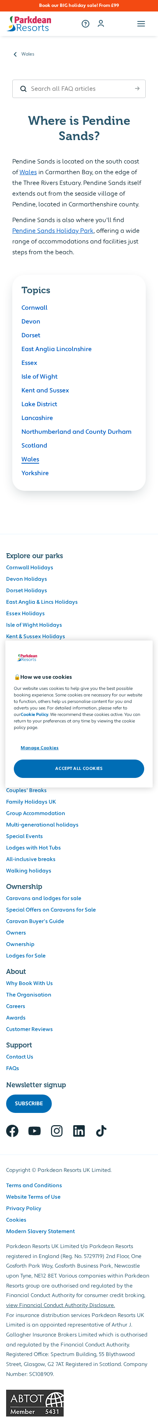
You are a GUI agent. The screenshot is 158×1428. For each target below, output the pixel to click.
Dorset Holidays (26, 590)
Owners (16, 933)
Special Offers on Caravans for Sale (51, 910)
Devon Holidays (26, 579)
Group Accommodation (35, 813)
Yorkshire (35, 473)
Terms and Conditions (34, 1185)
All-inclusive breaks (31, 859)
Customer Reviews (29, 1029)
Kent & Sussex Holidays (35, 636)
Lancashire (37, 418)
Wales (28, 172)
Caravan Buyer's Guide (35, 921)
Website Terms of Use (33, 1197)
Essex (29, 363)
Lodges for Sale (26, 956)
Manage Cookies (40, 748)
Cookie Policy (34, 714)
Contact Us (19, 1057)
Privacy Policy (23, 1208)
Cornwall (34, 308)
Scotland (34, 445)
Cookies (16, 1220)
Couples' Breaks (26, 790)
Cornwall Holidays (29, 567)
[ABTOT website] (79, 1403)
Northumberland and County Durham (76, 432)
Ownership (20, 944)
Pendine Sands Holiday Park (53, 231)
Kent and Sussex (45, 390)
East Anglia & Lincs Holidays (42, 602)
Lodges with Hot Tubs (33, 848)
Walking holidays (28, 871)
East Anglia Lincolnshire (56, 349)
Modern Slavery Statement (40, 1231)
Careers (15, 1006)
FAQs (12, 1068)
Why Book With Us (29, 983)
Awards (16, 1018)
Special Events (24, 836)
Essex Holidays (25, 613)
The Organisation (28, 995)
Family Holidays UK (31, 802)
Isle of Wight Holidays (34, 625)
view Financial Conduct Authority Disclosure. (60, 1305)
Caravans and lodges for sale (43, 898)
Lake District (39, 404)
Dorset (30, 335)
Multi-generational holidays (42, 825)
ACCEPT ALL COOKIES (78, 768)
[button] (141, 23)
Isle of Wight (39, 377)
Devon (30, 321)
